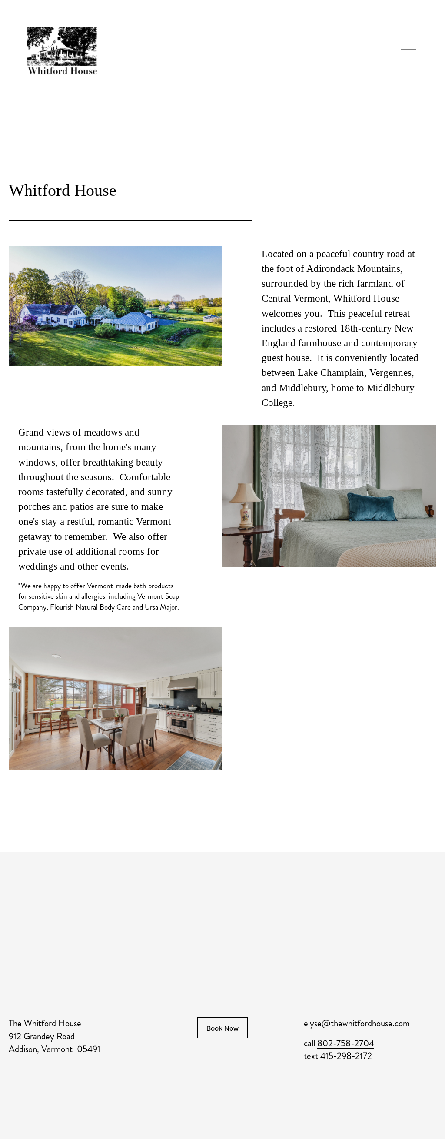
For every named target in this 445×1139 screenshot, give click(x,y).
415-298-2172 (346, 1056)
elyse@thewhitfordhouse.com (357, 1023)
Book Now (222, 1028)
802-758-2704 (345, 1043)
